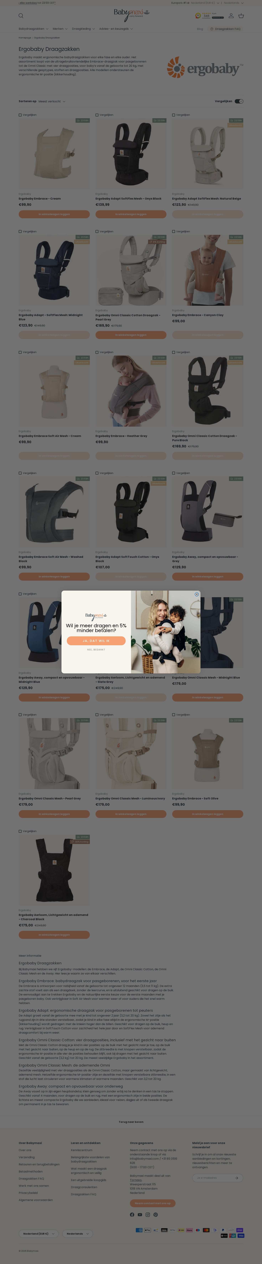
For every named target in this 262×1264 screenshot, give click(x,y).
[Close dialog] (197, 594)
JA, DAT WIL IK (96, 640)
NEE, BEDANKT (96, 649)
